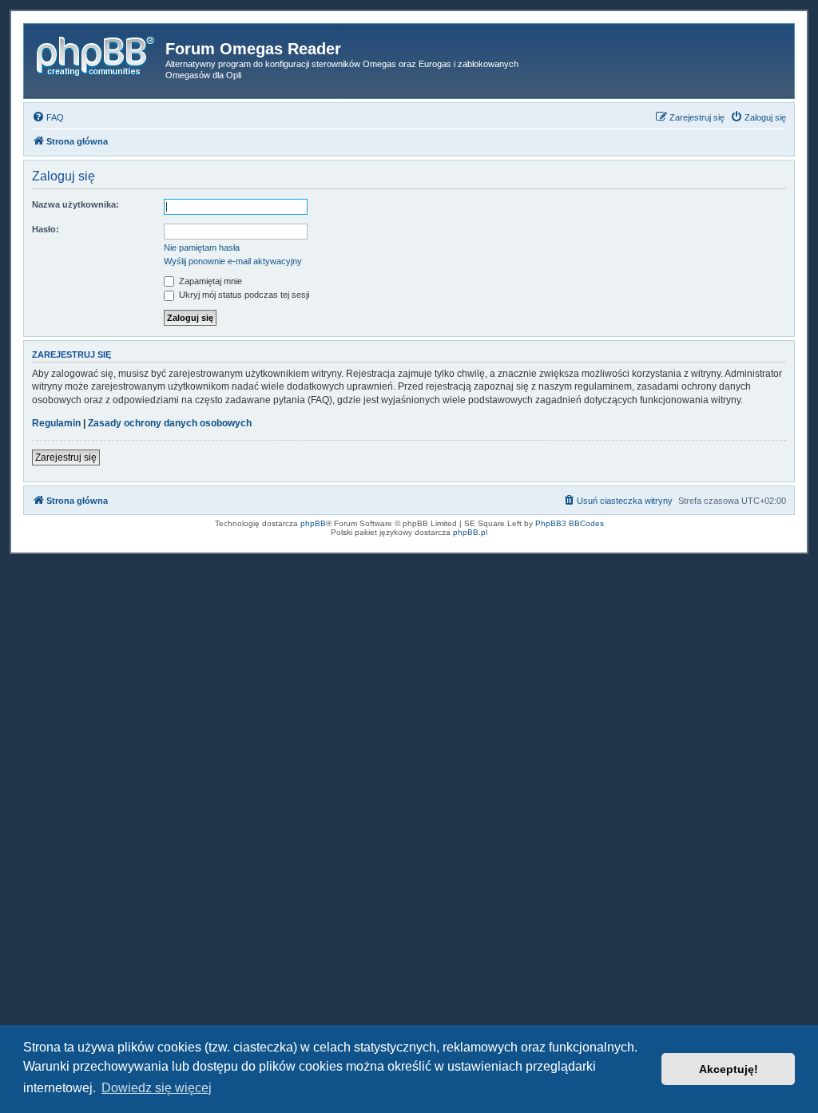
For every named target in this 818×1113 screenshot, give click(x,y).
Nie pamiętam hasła (202, 247)
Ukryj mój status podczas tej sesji (243, 294)
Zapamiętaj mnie (209, 281)
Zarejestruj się (66, 457)
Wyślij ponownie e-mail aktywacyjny (233, 261)
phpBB (313, 523)
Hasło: (45, 229)
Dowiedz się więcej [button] (156, 1088)
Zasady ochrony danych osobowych (170, 423)
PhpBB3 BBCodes (569, 523)
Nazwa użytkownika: (75, 204)
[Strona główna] (96, 53)
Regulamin (56, 423)
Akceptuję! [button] (728, 1069)
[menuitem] (48, 117)
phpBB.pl (470, 532)
